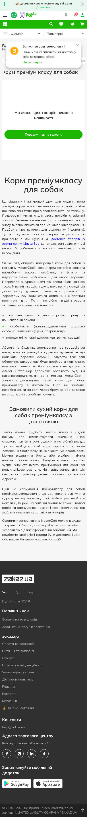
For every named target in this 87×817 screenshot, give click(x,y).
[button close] (82, 4)
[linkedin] (31, 753)
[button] (66, 15)
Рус (17, 592)
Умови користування (18, 672)
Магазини (9, 701)
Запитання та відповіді (19, 619)
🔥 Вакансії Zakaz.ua (18, 708)
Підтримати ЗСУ (14, 601)
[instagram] (19, 753)
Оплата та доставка (18, 644)
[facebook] (6, 753)
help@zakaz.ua (13, 727)
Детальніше (44, 7)
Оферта (8, 658)
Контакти (9, 694)
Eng (30, 592)
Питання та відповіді (18, 651)
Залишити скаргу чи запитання (26, 627)
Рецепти (8, 687)
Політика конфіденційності (22, 665)
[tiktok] (44, 753)
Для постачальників (17, 679)
